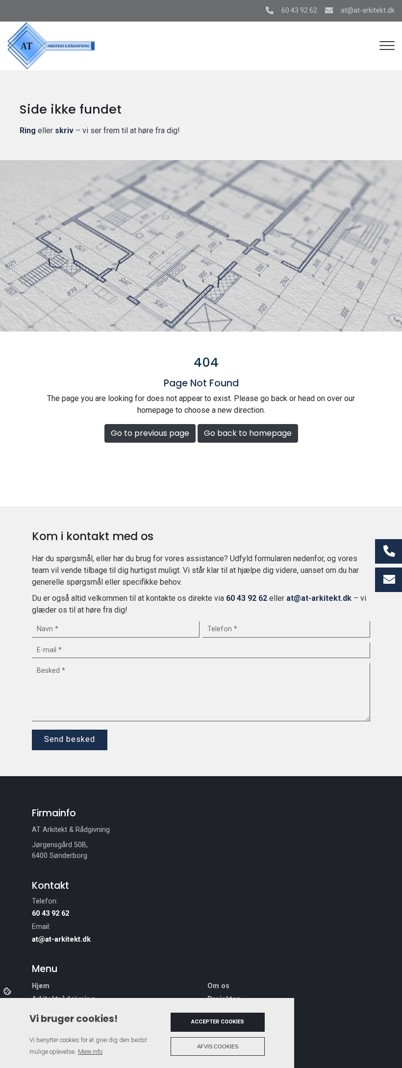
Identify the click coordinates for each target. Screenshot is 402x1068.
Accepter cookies (217, 1022)
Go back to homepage (248, 433)
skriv (64, 130)
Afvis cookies (217, 1046)
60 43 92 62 (299, 10)
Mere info (90, 1051)
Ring (28, 130)
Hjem (41, 986)
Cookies (8, 990)
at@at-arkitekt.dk (368, 10)
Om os (218, 986)
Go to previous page (150, 433)
